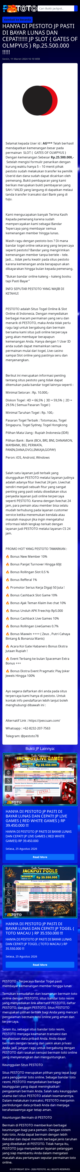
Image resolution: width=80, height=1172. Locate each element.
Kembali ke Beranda (17, 19)
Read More (40, 857)
